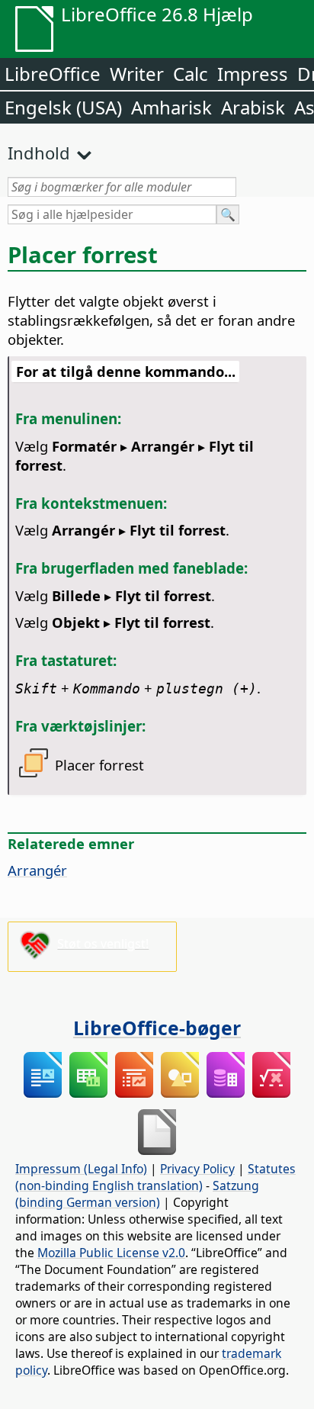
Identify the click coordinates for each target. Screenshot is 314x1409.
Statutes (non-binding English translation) (155, 1177)
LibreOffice (53, 73)
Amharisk (171, 107)
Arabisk (253, 107)
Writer (137, 73)
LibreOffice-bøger (157, 1028)
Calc (190, 73)
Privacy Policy (197, 1168)
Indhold (39, 152)
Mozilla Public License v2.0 (111, 1252)
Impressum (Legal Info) (81, 1168)
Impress (252, 73)
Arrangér (37, 870)
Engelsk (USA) (63, 107)
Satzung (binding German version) (137, 1194)
